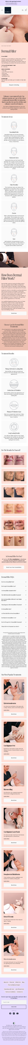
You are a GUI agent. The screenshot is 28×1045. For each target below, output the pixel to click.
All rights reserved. (17, 1025)
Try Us (8, 3)
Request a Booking (14, 85)
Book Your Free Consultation (13, 567)
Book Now (14, 313)
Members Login (13, 3)
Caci (11, 1025)
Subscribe (13, 1006)
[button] (2, 10)
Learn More (6, 710)
